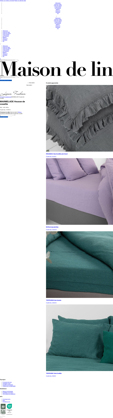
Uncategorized (7, 97)
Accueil (2, 97)
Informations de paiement (9, 394)
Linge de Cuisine (58, 5)
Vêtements (57, 3)
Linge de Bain (58, 7)
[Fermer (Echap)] (4, 416)
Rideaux (58, 9)
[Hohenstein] (9, 414)
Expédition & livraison (8, 392)
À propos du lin (6, 399)
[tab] (37, 82)
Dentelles (58, 12)
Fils (58, 13)
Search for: (3, 60)
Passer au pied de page (20, 0)
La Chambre (58, 8)
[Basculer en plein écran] (1, 416)
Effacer (20, 112)
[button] (0, 58)
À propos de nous (7, 382)
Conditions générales (8, 384)
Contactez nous (6, 383)
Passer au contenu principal (7, 0)
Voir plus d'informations (6, 80)
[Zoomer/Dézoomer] (0, 416)
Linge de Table (57, 4)
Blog (4, 400)
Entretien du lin (6, 401)
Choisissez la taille (5, 112)
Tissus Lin (57, 10)
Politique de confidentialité (9, 386)
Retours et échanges (8, 391)
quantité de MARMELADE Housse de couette (11, 113)
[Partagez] (3, 416)
